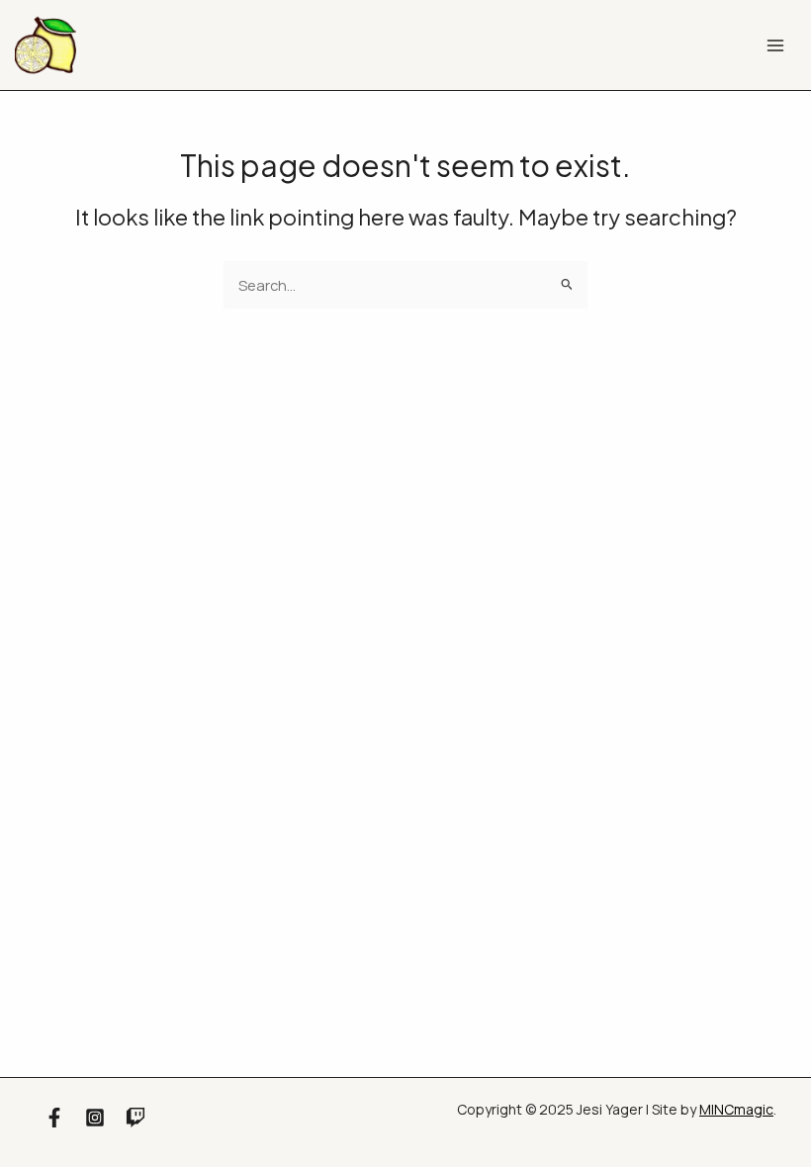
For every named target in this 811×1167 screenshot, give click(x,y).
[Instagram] (95, 1117)
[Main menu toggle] (776, 45)
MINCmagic (736, 1109)
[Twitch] (135, 1117)
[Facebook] (54, 1117)
